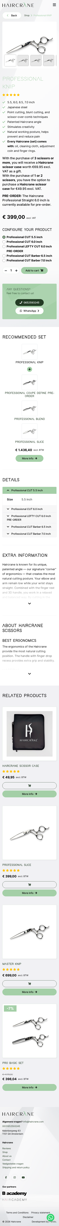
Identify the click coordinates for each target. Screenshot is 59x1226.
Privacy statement (40, 1212)
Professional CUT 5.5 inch (27, 490)
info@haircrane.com (33, 1121)
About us (6, 1156)
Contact (6, 1159)
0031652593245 (11, 1126)
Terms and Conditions (17, 1212)
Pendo (52, 1221)
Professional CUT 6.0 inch (27, 509)
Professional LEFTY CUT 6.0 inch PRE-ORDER (29, 517)
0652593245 (31, 302)
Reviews (6, 1148)
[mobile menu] (54, 4)
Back (14, 15)
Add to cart (32, 270)
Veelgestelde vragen (12, 1163)
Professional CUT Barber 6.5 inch (31, 526)
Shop (27, 15)
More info (28, 458)
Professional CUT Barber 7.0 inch (31, 533)
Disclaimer (28, 1217)
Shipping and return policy (16, 1167)
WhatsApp (29, 310)
